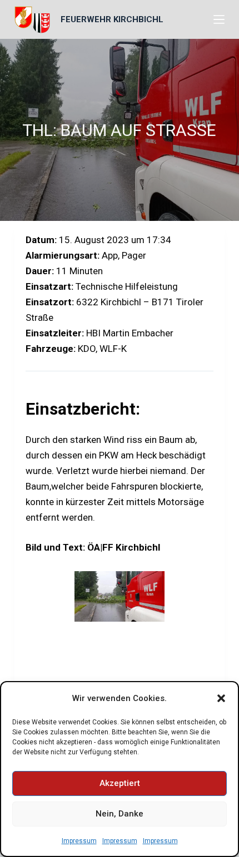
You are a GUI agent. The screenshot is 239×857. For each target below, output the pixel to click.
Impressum (79, 841)
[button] (221, 698)
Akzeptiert (119, 783)
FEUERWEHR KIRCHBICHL (112, 19)
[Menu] (219, 19)
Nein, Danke (119, 814)
